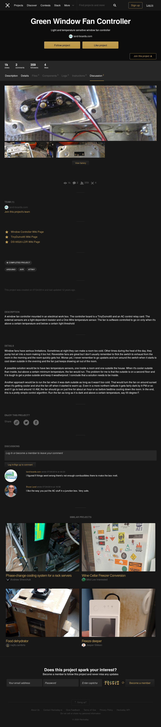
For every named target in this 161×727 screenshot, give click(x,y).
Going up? (81, 702)
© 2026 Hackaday (80, 719)
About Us (35, 710)
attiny (31, 269)
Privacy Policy (106, 710)
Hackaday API (123, 710)
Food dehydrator (17, 640)
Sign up (135, 5)
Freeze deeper (92, 640)
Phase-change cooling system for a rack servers (39, 575)
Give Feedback (73, 710)
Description (11, 75)
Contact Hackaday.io (52, 710)
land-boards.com (82, 36)
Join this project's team (17, 211)
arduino (10, 269)
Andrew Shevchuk (20, 579)
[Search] (115, 5)
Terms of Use (90, 710)
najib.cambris (17, 645)
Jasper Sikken (94, 645)
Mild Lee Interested (97, 579)
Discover (32, 5)
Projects (18, 5)
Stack (57, 5)
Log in (149, 5)
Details (25, 75)
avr (22, 269)
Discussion (97, 75)
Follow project (62, 45)
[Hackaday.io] (7, 5)
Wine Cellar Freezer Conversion (103, 575)
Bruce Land (31, 486)
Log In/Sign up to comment (20, 464)
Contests (45, 5)
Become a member (53, 674)
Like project (100, 45)
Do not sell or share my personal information (80, 713)
